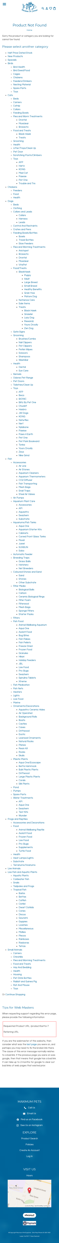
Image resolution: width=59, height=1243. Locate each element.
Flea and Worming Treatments (29, 247)
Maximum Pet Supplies (23, 1232)
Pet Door (18, 152)
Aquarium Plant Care (24, 501)
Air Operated (25, 713)
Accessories (19, 462)
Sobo (21, 550)
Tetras (22, 946)
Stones (22, 579)
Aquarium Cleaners (29, 473)
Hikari (21, 656)
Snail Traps (24, 491)
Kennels (17, 374)
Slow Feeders (26, 243)
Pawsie (22, 176)
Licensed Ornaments (30, 738)
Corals (22, 780)
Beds (16, 98)
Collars (16, 109)
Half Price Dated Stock (20, 53)
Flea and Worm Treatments (27, 116)
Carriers (17, 102)
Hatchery (23, 565)
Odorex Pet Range (23, 378)
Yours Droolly (31, 324)
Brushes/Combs (27, 339)
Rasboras (24, 943)
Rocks (22, 752)
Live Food (24, 667)
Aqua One (24, 526)
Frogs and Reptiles (18, 819)
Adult (27, 279)
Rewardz (29, 321)
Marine (16, 702)
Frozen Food (25, 649)
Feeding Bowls (21, 113)
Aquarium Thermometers (32, 476)
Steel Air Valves (27, 494)
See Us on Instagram (31, 1125)
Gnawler (28, 314)
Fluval (22, 540)
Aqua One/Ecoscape (30, 762)
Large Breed (30, 282)
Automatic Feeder (23, 554)
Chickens (18, 77)
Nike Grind (24, 455)
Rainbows (24, 939)
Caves (22, 727)
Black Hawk (25, 134)
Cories (22, 911)
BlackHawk (24, 272)
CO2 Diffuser (25, 480)
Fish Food (18, 621)
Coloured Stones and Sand (27, 572)
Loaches (23, 925)
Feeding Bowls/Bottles (25, 233)
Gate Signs (19, 332)
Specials (12, 60)
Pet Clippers (25, 346)
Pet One (23, 180)
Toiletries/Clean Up (23, 385)
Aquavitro (24, 512)
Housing (17, 974)
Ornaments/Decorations (26, 706)
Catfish (22, 900)
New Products (15, 56)
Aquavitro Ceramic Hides (32, 709)
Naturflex (23, 420)
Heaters (17, 692)
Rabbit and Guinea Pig (25, 981)
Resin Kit (23, 748)
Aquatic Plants (21, 875)
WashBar (23, 360)
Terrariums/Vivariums (24, 865)
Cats (10, 95)
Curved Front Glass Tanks (32, 536)
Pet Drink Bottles (22, 978)
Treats (22, 137)
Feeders (17, 190)
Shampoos (24, 356)
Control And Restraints (25, 226)
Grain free (29, 293)
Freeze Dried (26, 646)
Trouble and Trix (27, 183)
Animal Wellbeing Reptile (31, 830)
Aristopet (24, 250)
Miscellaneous (26, 928)
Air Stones (24, 469)
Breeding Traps (21, 558)
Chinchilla (18, 957)
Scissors (23, 353)
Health (16, 144)
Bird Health (19, 67)
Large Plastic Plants (29, 776)
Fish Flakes (24, 639)
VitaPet (23, 265)
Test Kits (23, 812)
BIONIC (22, 399)
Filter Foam (25, 600)
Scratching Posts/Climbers (27, 155)
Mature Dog (30, 296)
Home (29, 30)
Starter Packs (26, 614)
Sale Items (24, 303)
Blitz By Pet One (27, 402)
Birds (10, 63)
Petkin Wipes (26, 349)
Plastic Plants (20, 759)
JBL (21, 663)
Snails (16, 882)
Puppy (27, 275)
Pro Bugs (24, 671)
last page (32, 1044)
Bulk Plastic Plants (28, 769)
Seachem (24, 515)
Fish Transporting (28, 483)
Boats (22, 720)
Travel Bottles (26, 240)
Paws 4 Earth (26, 434)
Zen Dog (28, 328)
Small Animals (15, 950)
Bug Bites (24, 635)
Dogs (10, 201)
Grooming (18, 141)
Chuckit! (23, 406)
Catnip (16, 106)
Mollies (22, 932)
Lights (16, 695)
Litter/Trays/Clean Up (24, 148)
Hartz (22, 166)
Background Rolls (28, 717)
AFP (21, 162)
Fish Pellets (25, 642)
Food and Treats (22, 130)
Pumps (17, 791)
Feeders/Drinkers (22, 81)
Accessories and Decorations (28, 822)
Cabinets (23, 533)
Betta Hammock (27, 766)
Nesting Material (22, 84)
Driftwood (24, 731)
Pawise (22, 430)
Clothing (17, 208)
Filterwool (24, 604)
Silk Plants (24, 784)
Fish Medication (21, 685)
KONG (22, 169)
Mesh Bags (25, 487)
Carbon (22, 593)
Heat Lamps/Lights (23, 858)
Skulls (22, 755)
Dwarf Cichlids (26, 907)
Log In (29, 1156)
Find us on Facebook (31, 1119)
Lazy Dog (29, 317)
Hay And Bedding (22, 967)
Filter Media (19, 586)
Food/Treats (20, 268)
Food (16, 194)
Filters (16, 618)
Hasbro (22, 409)
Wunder (23, 815)
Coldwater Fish (21, 879)
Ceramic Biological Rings (32, 596)
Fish (10, 459)
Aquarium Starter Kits (30, 529)
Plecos (22, 935)
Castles (23, 724)
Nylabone (24, 427)
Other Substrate (27, 582)
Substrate (24, 519)
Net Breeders (26, 568)
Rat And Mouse (21, 985)
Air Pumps (18, 498)
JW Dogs (23, 413)
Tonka (22, 445)
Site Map (35, 1232)
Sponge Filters (26, 611)
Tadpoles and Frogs (23, 886)
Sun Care (23, 370)
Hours (29, 1175)
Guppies (23, 921)
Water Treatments (23, 798)
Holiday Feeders (27, 660)
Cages (16, 74)
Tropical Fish (19, 889)
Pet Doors (18, 381)
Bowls (22, 236)
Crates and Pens (22, 229)
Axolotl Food (25, 632)
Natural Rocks (26, 741)
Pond (16, 787)
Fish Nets (18, 688)
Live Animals (14, 868)
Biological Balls (26, 589)
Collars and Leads (22, 211)
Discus (22, 914)
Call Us (31, 1107)
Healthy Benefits (33, 289)
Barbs (22, 893)
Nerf (21, 423)
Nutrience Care (27, 300)
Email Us (31, 1113)
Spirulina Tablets (27, 678)
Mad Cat (23, 173)
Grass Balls (25, 561)
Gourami (23, 918)
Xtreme (23, 681)
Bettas (22, 897)
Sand (21, 575)
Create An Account (29, 1150)
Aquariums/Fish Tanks (24, 522)
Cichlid (22, 904)
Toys (15, 91)
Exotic (22, 734)
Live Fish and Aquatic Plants (22, 872)
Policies (30, 1144)
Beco (21, 395)
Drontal (23, 120)
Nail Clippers (25, 342)
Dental (22, 367)
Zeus (21, 452)
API (20, 508)
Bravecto (24, 127)
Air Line (22, 466)
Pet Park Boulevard (29, 441)
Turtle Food (25, 851)
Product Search (29, 1138)
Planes (22, 745)
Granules (23, 653)
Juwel (22, 543)
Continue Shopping (15, 994)
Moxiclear (24, 123)
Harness (23, 219)
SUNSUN (23, 547)
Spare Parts (19, 88)
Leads (22, 222)
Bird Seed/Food (21, 70)
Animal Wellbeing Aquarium (33, 625)
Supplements (26, 847)
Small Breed (30, 286)
